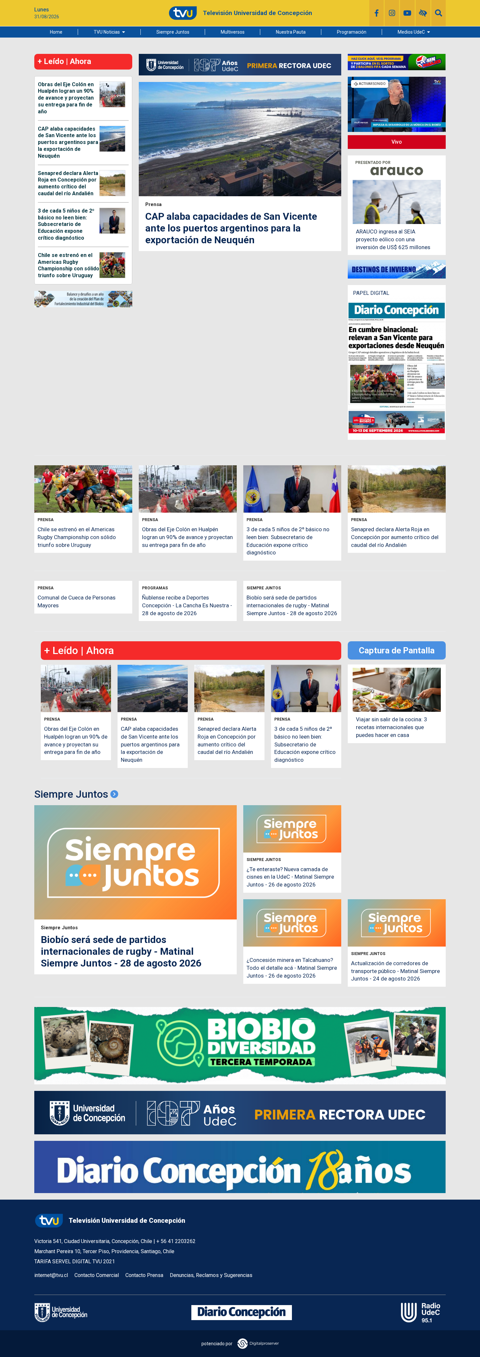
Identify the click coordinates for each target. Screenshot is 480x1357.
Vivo (397, 142)
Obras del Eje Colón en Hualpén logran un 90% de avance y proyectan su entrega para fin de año (66, 98)
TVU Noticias (107, 32)
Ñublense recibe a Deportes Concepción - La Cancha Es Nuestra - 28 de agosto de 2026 (187, 605)
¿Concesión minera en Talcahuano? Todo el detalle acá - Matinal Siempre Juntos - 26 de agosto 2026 (292, 968)
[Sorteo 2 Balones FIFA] (397, 61)
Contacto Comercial (96, 1275)
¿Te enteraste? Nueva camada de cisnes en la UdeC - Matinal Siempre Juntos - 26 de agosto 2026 (290, 877)
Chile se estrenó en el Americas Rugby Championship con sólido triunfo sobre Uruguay (68, 265)
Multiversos (233, 32)
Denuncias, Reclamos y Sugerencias (211, 1275)
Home (56, 32)
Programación (351, 32)
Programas (155, 588)
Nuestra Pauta (291, 32)
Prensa (153, 204)
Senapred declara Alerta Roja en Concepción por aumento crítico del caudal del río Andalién (68, 183)
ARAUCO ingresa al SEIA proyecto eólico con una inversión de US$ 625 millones (393, 239)
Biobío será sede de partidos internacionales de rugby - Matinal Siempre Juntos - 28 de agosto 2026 (292, 605)
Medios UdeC (411, 32)
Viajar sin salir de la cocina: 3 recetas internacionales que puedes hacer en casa (391, 727)
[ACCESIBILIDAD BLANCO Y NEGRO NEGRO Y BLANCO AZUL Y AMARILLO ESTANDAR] (423, 13)
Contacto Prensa (144, 1275)
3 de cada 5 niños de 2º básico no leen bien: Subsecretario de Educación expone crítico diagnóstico (66, 224)
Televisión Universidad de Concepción (127, 1220)
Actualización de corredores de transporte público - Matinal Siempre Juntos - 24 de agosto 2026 (395, 971)
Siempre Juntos (172, 32)
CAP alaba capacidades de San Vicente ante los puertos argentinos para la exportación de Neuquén (68, 142)
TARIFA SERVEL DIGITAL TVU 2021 (74, 1261)
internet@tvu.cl (51, 1275)
